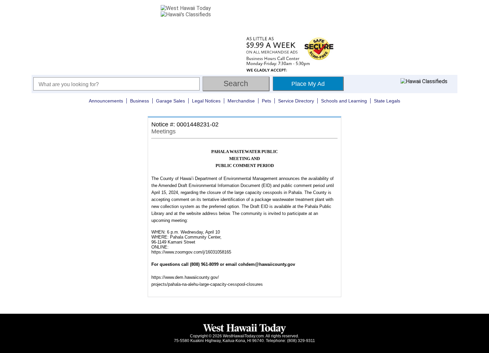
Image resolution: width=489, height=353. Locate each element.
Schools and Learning (344, 100)
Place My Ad (308, 84)
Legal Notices (206, 100)
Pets (266, 100)
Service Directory (296, 100)
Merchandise (241, 100)
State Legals (387, 100)
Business (139, 100)
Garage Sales (170, 100)
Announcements (106, 100)
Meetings (163, 131)
